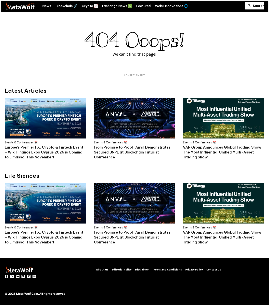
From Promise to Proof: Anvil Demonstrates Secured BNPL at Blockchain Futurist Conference (132, 152)
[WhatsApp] (34, 276)
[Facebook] (6, 276)
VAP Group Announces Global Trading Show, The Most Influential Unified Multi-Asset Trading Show (223, 152)
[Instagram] (12, 276)
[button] (254, 5)
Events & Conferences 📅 (21, 142)
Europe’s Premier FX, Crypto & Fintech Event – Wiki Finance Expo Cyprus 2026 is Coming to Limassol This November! (44, 152)
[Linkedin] (17, 276)
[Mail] (23, 276)
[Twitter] (29, 276)
